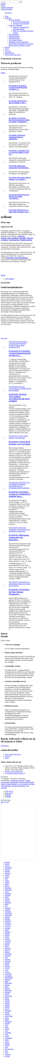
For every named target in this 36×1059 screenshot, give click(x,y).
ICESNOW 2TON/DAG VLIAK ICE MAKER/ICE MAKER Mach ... (20, 494)
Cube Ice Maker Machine (9, 784)
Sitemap (27, 780)
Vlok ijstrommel (6, 786)
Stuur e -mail (5, 802)
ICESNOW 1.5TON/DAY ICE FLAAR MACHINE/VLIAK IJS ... (19, 152)
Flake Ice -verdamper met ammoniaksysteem (21, 28)
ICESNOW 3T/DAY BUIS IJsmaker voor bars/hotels (19, 443)
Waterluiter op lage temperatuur (19, 42)
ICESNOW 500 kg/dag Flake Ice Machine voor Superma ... (20, 178)
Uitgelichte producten (17, 780)
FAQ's (7, 49)
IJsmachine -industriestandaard (17, 258)
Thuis (6, 16)
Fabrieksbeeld (9, 53)
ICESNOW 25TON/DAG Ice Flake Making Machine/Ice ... (19, 592)
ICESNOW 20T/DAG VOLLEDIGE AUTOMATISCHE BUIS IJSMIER (19, 397)
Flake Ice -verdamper (15, 25)
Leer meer (4, 338)
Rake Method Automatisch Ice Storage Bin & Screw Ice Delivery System (21, 44)
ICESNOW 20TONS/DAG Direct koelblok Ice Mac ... (18, 102)
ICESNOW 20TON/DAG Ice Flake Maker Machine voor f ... (19, 211)
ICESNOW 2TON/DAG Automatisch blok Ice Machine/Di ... (17, 137)
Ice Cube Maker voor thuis (26, 784)
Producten (8, 18)
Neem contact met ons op (13, 55)
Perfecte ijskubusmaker (26, 782)
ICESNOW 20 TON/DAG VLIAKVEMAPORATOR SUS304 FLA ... (18, 87)
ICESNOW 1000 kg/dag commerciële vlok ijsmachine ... (19, 167)
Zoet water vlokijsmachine (21, 22)
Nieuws (7, 47)
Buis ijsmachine (14, 34)
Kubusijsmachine (14, 36)
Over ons (8, 51)
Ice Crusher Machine (15, 40)
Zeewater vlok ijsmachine (21, 23)
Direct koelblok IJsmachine (17, 238)
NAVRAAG (5, 746)
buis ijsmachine (14, 240)
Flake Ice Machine (14, 20)
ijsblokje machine (26, 240)
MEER (3, 73)
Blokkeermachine (14, 38)
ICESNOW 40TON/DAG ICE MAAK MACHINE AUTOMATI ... (19, 196)
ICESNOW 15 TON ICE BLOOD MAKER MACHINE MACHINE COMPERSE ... (19, 120)
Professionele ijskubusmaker (10, 782)
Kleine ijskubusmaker (18, 786)
